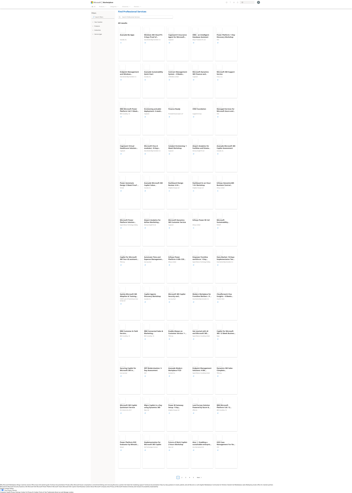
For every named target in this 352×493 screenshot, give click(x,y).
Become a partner (118, 485)
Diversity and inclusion (135, 486)
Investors (125, 486)
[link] (129, 43)
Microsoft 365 (32, 486)
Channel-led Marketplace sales (236, 485)
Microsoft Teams (57, 486)
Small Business (80, 486)
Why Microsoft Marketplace (8, 485)
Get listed (127, 485)
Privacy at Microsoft (116, 486)
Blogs (18, 485)
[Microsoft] (96, 2)
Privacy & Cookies (33, 492)
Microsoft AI (3, 486)
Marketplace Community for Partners (215, 485)
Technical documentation (57, 485)
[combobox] (146, 17)
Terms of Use (43, 492)
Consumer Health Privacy (7, 492)
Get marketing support (137, 485)
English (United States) (7, 488)
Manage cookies (68, 492)
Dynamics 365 (23, 486)
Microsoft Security (13, 486)
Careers (88, 486)
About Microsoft (95, 486)
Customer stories (26, 485)
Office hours (35, 485)
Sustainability (154, 486)
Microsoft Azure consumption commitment (87, 485)
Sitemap (17, 492)
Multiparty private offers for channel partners (259, 485)
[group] (121, 42)
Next (198, 477)
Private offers (70, 485)
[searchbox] (104, 17)
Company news (105, 486)
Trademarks (50, 492)
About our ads (59, 492)
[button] (119, 17)
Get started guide (44, 485)
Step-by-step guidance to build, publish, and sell (174, 485)
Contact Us (24, 492)
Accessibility (146, 486)
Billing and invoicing (106, 485)
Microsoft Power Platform (44, 486)
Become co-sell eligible (197, 485)
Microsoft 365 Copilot (69, 486)
